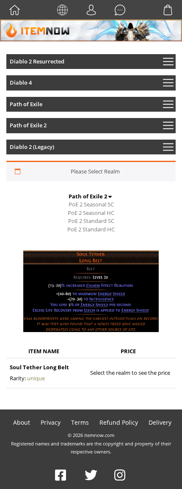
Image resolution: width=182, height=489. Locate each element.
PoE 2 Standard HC (91, 229)
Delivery (160, 422)
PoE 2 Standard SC (91, 221)
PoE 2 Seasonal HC (91, 213)
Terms (80, 422)
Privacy (51, 422)
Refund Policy (118, 422)
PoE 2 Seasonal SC (91, 204)
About (21, 422)
